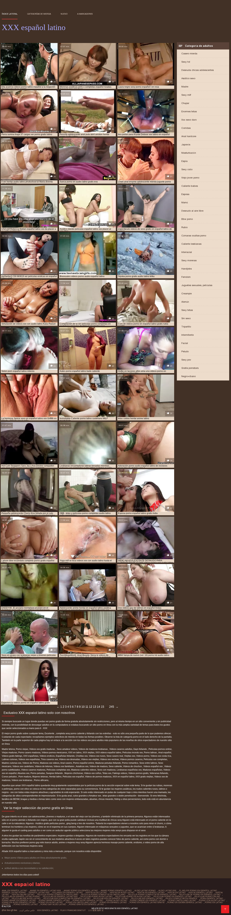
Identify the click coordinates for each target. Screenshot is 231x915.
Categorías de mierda (39, 14)
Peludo (185, 351)
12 (90, 706)
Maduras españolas (152, 770)
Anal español (164, 752)
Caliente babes (189, 186)
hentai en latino (176, 892)
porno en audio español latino (19, 902)
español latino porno (14, 892)
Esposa (185, 194)
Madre (184, 86)
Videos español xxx (153, 766)
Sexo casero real (114, 756)
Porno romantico (130, 763)
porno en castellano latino (81, 902)
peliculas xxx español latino (147, 898)
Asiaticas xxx (82, 766)
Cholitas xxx (82, 756)
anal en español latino (14, 890)
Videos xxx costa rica (161, 756)
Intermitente (187, 335)
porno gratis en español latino (86, 904)
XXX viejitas (88, 752)
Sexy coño (186, 169)
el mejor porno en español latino (198, 890)
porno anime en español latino (19, 900)
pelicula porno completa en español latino (152, 894)
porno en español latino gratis (147, 902)
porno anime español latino (54, 900)
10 (83, 706)
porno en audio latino (50, 902)
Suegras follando (54, 773)
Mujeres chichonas (73, 773)
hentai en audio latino (122, 892)
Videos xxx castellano (23, 766)
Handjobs (186, 268)
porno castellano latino (182, 900)
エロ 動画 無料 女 (96, 910)
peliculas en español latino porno (21, 896)
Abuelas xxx (23, 773)
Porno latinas (150, 752)
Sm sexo (186, 318)
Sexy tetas (187, 310)
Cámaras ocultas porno (193, 235)
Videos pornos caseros (131, 759)
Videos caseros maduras (33, 770)
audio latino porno (145, 890)
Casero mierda (189, 53)
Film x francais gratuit (73, 910)
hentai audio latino (96, 892)
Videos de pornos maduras (98, 776)
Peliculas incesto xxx (132, 752)
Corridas (186, 128)
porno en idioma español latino (184, 902)
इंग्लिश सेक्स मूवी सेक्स (9, 910)
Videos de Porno (30, 763)
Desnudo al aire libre (192, 210)
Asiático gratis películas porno (50, 823)
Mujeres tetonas (40, 776)
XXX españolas (30, 756)
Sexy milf (186, 95)
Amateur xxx (95, 795)
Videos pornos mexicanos (54, 752)
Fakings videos (119, 773)
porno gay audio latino (53, 904)
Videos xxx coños (92, 773)
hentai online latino (23, 894)
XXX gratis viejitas (144, 776)
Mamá (184, 202)
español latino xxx (39, 892)
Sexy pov (186, 359)
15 (102, 706)
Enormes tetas (189, 111)
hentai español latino (200, 892)
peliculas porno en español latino (172, 896)
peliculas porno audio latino (96, 896)
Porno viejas (22, 749)
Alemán (185, 301)
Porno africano (41, 780)
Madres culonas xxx (11, 763)
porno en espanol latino (113, 902)
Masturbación (188, 152)
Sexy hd (185, 61)
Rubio (184, 227)
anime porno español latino (116, 890)
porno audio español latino (88, 900)
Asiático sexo (188, 78)
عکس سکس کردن (27, 910)
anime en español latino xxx (45, 890)
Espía (184, 161)
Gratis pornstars (190, 368)
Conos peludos (9, 776)
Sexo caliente (115, 766)
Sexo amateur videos (67, 749)
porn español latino (211, 898)
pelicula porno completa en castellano (103, 894)
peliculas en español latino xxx (60, 896)
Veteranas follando (159, 773)
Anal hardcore (188, 136)
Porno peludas (37, 773)
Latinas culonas (9, 759)
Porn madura (24, 776)
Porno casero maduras (29, 752)
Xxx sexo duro (189, 119)
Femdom (186, 277)
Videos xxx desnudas (69, 759)
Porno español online (83, 763)
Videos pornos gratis (138, 773)
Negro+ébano (188, 376)
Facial (184, 343)
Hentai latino (55, 776)
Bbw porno (187, 219)
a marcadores (85, 14)
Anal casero (66, 763)
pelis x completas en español (181, 898)
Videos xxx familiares (64, 766)
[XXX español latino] (225, 909)
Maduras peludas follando (108, 763)
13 (94, 706)
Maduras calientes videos (83, 770)
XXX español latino (47, 910)
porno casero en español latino (147, 900)
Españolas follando (65, 756)
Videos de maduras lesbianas (93, 749)
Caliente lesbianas (191, 244)
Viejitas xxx (129, 756)
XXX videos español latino (108, 752)
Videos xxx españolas (29, 759)
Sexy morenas (189, 260)
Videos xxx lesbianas (22, 780)
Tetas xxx (106, 773)
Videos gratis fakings (12, 756)
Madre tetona (8, 749)
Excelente (50, 733)
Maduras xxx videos (49, 763)
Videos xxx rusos (97, 756)
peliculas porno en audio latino (133, 896)
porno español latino (26, 904)
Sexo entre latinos (148, 763)
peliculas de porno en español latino (199, 894)
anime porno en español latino (81, 890)
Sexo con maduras (106, 770)
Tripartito (186, 326)
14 (98, 706)
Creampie (186, 293)
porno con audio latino (212, 900)
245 (111, 706)
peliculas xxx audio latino (26, 898)
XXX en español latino (123, 776)
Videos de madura (99, 766)
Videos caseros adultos (120, 749)
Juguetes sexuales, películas (196, 285)
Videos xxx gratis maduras (42, 749)
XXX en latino (75, 752)
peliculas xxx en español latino (110, 898)
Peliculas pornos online (160, 749)
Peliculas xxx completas (155, 759)
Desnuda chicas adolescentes (197, 70)
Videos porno (142, 756)
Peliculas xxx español (73, 776)
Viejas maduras (9, 752)
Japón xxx (24, 839)
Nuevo (64, 14)
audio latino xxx (167, 890)
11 (86, 706)
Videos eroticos (47, 756)
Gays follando (140, 749)
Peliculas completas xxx (58, 770)
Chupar (185, 103)
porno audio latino (116, 900)
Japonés (185, 144)
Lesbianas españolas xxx (129, 770)
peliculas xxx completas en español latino (66, 898)
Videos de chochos (132, 766)
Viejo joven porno (190, 177)
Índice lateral (10, 14)
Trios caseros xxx (49, 759)
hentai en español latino (151, 892)
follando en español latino (67, 892)
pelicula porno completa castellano (57, 894)
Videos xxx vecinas (109, 759)
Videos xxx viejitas (90, 759)
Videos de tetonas (44, 766)
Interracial (186, 252)
